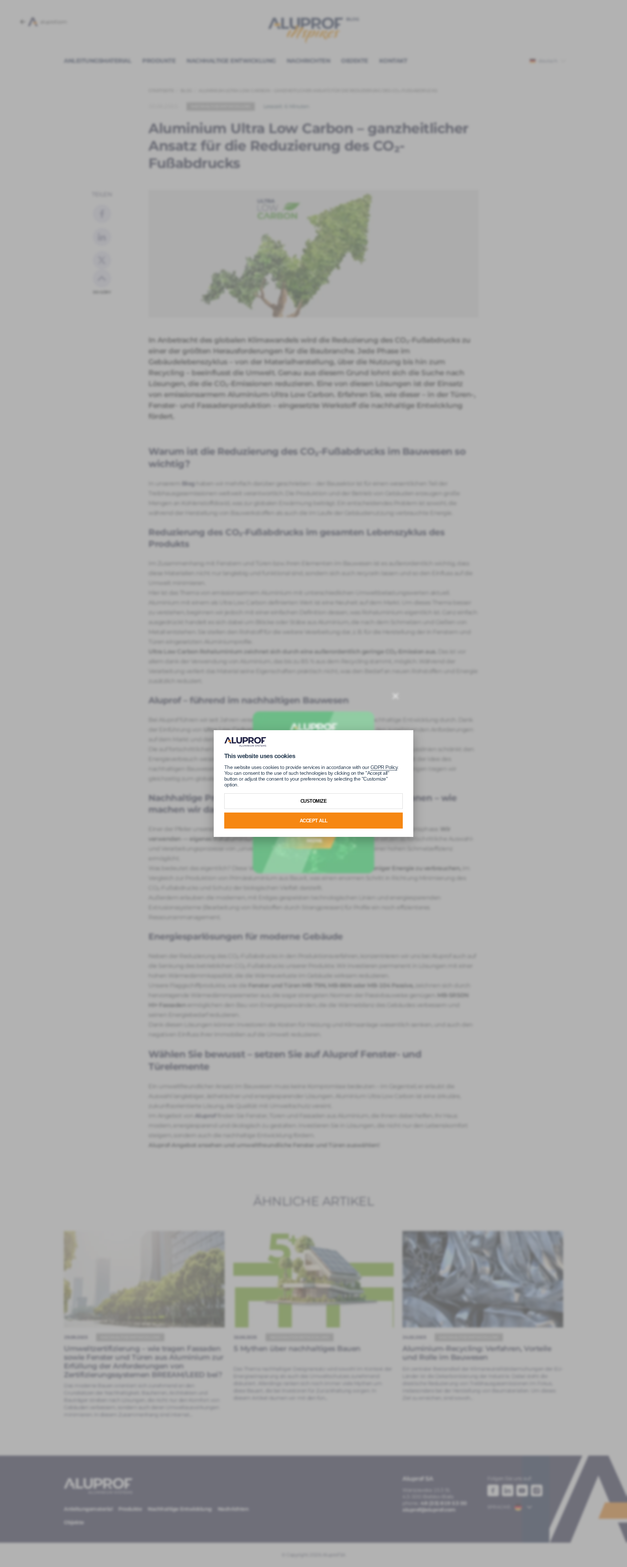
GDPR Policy (384, 767)
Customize (313, 801)
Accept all (314, 820)
